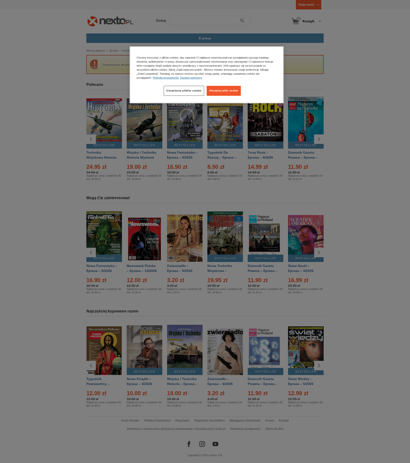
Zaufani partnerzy (191, 78)
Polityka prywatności (166, 78)
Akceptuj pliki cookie (223, 90)
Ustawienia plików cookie (183, 90)
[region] (207, 74)
